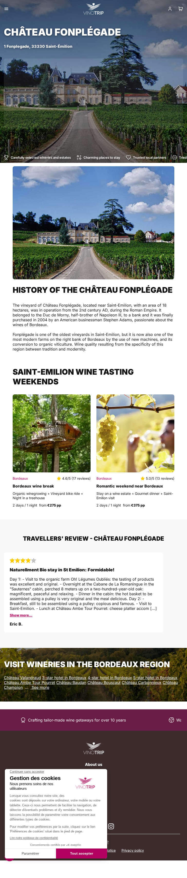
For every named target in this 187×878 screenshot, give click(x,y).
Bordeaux (20, 478)
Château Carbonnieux (141, 682)
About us (93, 764)
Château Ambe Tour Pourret (29, 682)
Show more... (21, 615)
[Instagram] (111, 826)
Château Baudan (71, 682)
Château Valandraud (22, 677)
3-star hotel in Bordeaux (64, 677)
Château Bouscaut (104, 682)
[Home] (93, 748)
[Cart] (180, 8)
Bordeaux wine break (33, 486)
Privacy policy (133, 850)
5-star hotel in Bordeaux (155, 677)
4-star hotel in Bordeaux (110, 677)
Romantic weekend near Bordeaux (129, 486)
